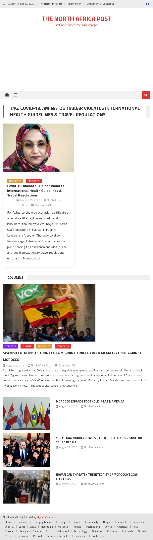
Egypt (22, 527)
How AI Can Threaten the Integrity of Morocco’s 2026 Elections (96, 476)
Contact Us (108, 4)
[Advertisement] (76, 61)
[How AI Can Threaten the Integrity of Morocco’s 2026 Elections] (26, 487)
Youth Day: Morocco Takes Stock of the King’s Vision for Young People (99, 440)
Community (91, 522)
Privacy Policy (74, 4)
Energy (63, 522)
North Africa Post (41, 365)
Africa (108, 527)
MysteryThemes (46, 517)
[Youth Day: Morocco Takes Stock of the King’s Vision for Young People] (26, 450)
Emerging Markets (43, 522)
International (93, 527)
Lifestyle (23, 531)
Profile (9, 536)
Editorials (127, 531)
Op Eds (142, 531)
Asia (135, 527)
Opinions (97, 531)
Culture (37, 531)
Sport (49, 531)
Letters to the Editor (58, 536)
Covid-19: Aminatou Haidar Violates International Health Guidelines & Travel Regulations (35, 190)
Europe (27, 346)
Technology (80, 531)
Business (22, 522)
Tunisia (77, 527)
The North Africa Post (50, 4)
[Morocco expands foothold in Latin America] (26, 414)
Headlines (15, 181)
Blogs (106, 522)
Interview (23, 536)
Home (8, 522)
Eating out (63, 531)
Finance (76, 522)
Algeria (9, 527)
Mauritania (47, 527)
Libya (33, 527)
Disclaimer (92, 4)
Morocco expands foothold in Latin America (90, 401)
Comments (121, 522)
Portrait (37, 536)
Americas (122, 527)
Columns (15, 277)
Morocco (34, 181)
